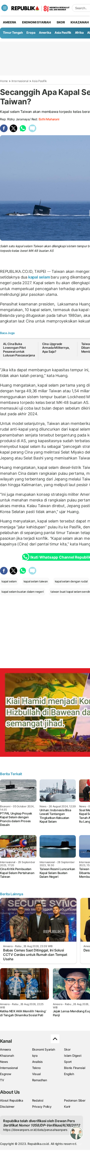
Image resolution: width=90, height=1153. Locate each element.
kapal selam (39, 277)
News (4, 1062)
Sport (68, 1062)
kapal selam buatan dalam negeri (23, 591)
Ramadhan (39, 1080)
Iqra (35, 1055)
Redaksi (37, 1100)
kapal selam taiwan (36, 581)
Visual (36, 1074)
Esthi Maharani (49, 119)
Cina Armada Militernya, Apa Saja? (56, 347)
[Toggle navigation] (4, 7)
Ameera (5, 1049)
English (69, 1074)
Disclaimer (7, 1106)
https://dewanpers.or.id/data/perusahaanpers (35, 1130)
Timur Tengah (13, 32)
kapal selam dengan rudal (71, 581)
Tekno (36, 1068)
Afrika (79, 32)
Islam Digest (72, 1055)
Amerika (45, 32)
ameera (9, 22)
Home (4, 81)
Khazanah (7, 1055)
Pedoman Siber (74, 1100)
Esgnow (5, 1074)
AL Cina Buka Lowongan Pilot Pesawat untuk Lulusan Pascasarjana (19, 349)
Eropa (30, 32)
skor (61, 22)
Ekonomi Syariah (36, 22)
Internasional (20, 81)
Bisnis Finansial (74, 1068)
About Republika (11, 1100)
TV (2, 1080)
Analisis (37, 1062)
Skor (67, 1049)
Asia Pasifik (63, 32)
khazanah (80, 22)
